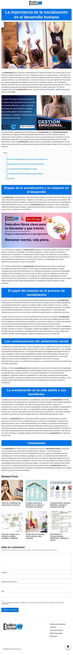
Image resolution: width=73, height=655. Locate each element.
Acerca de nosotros (56, 630)
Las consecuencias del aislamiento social (21, 167)
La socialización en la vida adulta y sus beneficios (24, 172)
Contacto (53, 627)
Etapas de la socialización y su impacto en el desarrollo (26, 158)
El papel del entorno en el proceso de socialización (25, 163)
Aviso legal (53, 636)
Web (2, 591)
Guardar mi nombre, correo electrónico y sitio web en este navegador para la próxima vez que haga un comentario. (33, 603)
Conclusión (10, 177)
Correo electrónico (9, 581)
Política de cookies (56, 633)
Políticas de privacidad (57, 624)
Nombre (4, 572)
